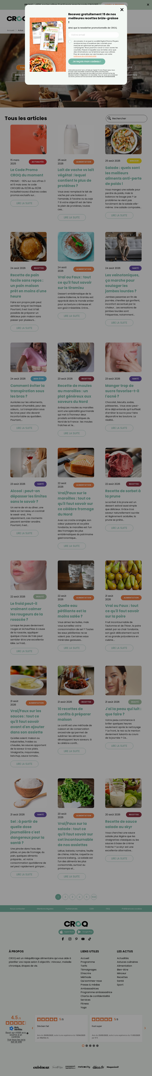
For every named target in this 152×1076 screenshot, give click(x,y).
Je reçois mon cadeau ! (87, 61)
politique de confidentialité (85, 56)
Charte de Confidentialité (105, 76)
